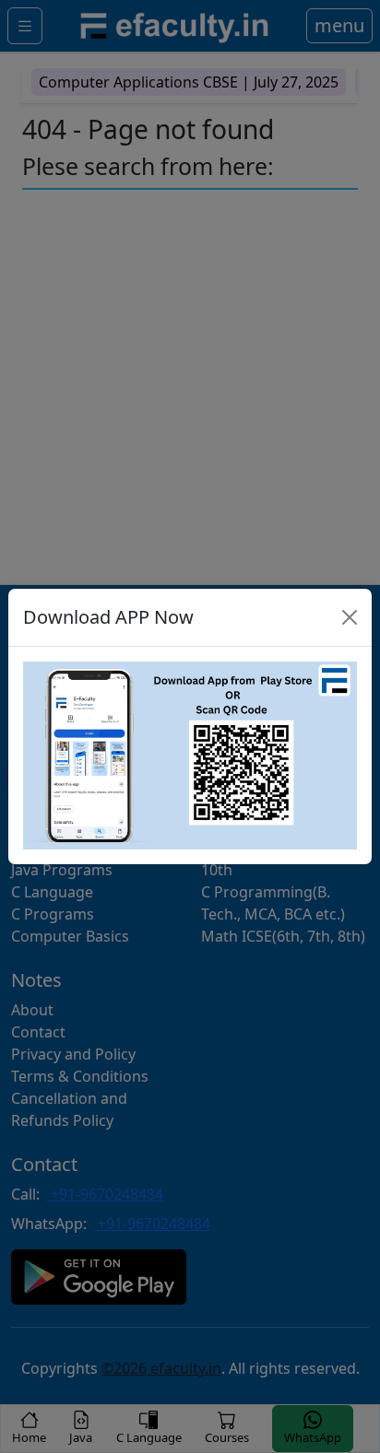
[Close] (349, 617)
